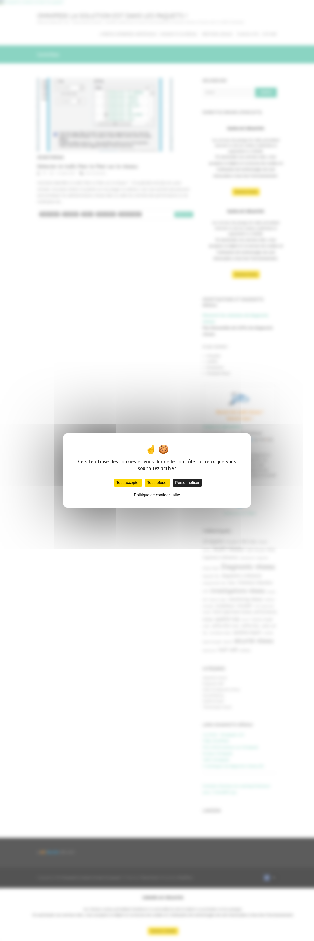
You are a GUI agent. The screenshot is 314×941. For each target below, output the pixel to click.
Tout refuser (157, 483)
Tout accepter (128, 483)
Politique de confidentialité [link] (157, 495)
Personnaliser (187, 483)
